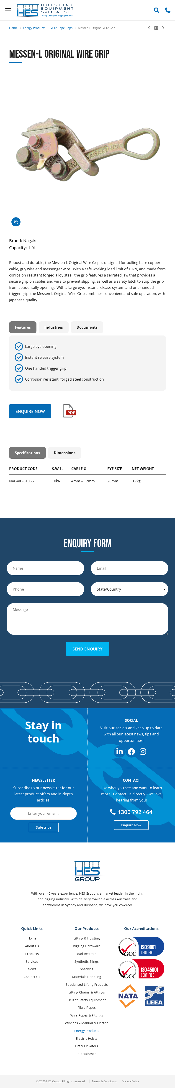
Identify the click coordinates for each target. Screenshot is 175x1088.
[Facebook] (131, 752)
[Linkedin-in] (119, 752)
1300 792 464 (135, 812)
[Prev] (150, 28)
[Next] (162, 28)
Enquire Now (30, 411)
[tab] (22, 327)
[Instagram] (143, 752)
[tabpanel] (87, 363)
